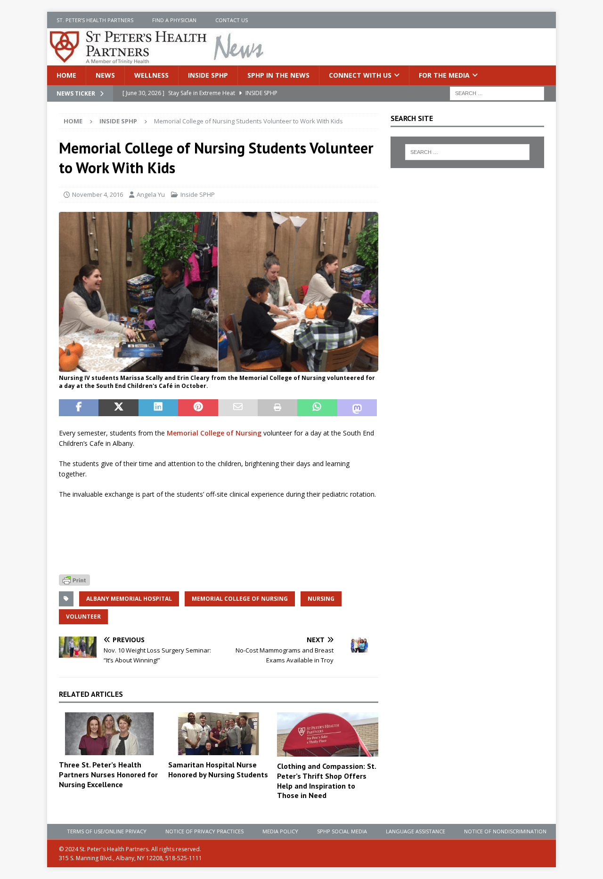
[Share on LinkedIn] (158, 407)
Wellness (151, 75)
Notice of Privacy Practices (204, 831)
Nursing (321, 599)
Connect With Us (360, 75)
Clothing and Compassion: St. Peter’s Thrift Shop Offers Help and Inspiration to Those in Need (326, 780)
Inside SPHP (208, 75)
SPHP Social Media (342, 831)
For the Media (444, 75)
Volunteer (83, 617)
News (105, 75)
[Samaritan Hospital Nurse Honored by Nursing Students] (218, 734)
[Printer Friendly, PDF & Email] (74, 579)
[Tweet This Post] (118, 407)
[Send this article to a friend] (238, 407)
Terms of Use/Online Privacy (107, 831)
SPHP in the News (278, 75)
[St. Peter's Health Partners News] (157, 60)
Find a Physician (174, 20)
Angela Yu (151, 194)
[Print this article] (277, 407)
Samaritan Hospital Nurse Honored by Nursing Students (218, 769)
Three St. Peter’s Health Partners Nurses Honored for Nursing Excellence (108, 774)
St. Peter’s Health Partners (95, 20)
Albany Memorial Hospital (129, 599)
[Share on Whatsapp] (317, 407)
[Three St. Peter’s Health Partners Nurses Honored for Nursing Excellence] (109, 733)
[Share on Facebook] (78, 407)
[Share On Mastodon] (357, 407)
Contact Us (231, 20)
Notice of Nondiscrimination (505, 831)
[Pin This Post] (198, 407)
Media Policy (280, 831)
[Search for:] (497, 93)
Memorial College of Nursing (214, 432)
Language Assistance (415, 831)
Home (66, 75)
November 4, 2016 (97, 194)
